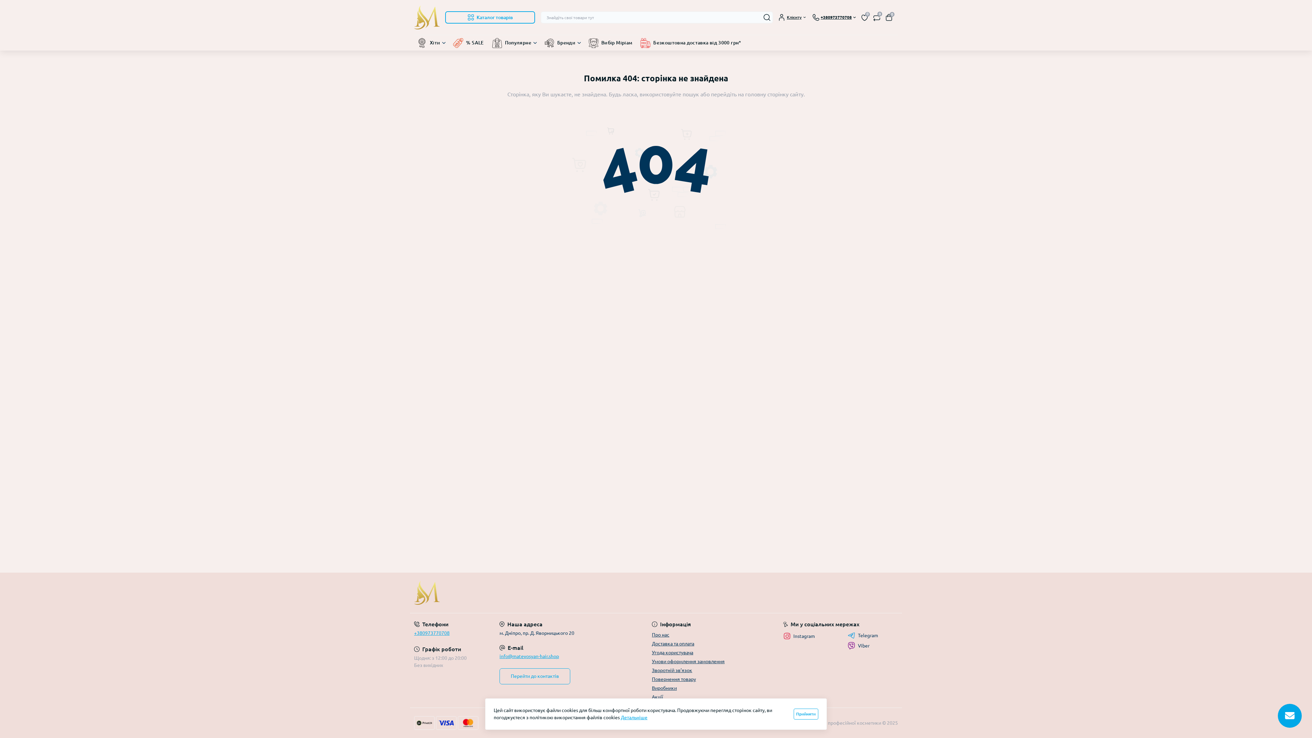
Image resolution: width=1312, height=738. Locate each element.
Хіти (435, 42)
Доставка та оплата (673, 643)
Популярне (518, 42)
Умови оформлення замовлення (688, 661)
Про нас (660, 635)
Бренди (566, 42)
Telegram (868, 635)
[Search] (767, 17)
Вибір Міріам (616, 42)
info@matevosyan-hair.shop (529, 656)
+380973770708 (432, 633)
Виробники (664, 688)
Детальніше (634, 717)
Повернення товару (674, 679)
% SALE (474, 42)
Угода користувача (672, 652)
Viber (864, 645)
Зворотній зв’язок (672, 670)
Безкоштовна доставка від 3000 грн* (697, 42)
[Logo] (427, 17)
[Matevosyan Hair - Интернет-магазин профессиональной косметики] (533, 593)
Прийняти (806, 714)
